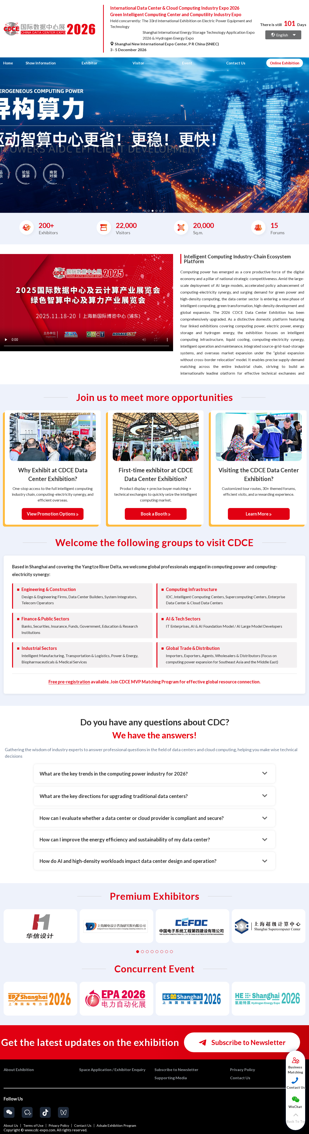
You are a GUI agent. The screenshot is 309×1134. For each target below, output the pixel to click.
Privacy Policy (59, 1125)
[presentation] (4, 133)
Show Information (41, 63)
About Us (11, 1125)
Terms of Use (33, 1125)
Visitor (138, 63)
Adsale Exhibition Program (116, 1125)
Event (187, 63)
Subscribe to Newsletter (248, 1042)
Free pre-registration (69, 681)
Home (8, 63)
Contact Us (235, 63)
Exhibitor (89, 63)
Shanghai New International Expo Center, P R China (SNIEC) (166, 43)
